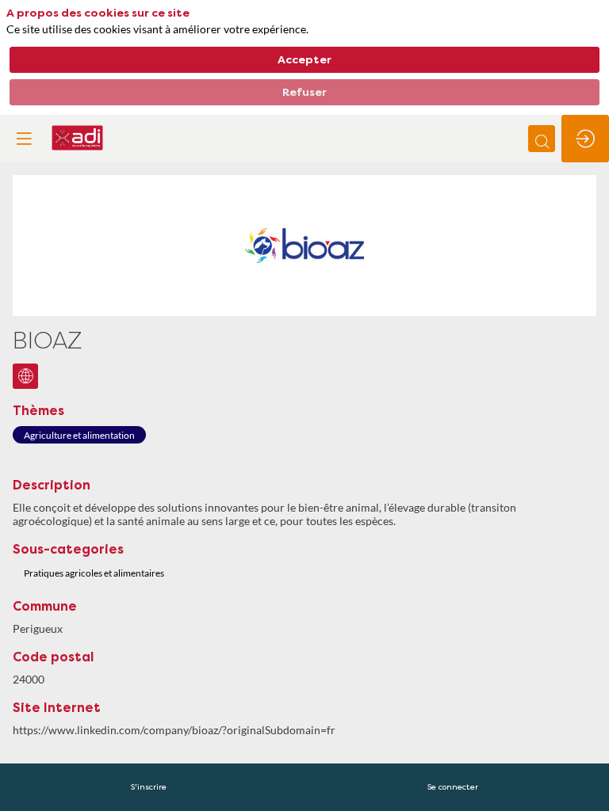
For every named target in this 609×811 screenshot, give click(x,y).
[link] (149, 787)
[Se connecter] (585, 138)
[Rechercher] (541, 138)
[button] (24, 138)
